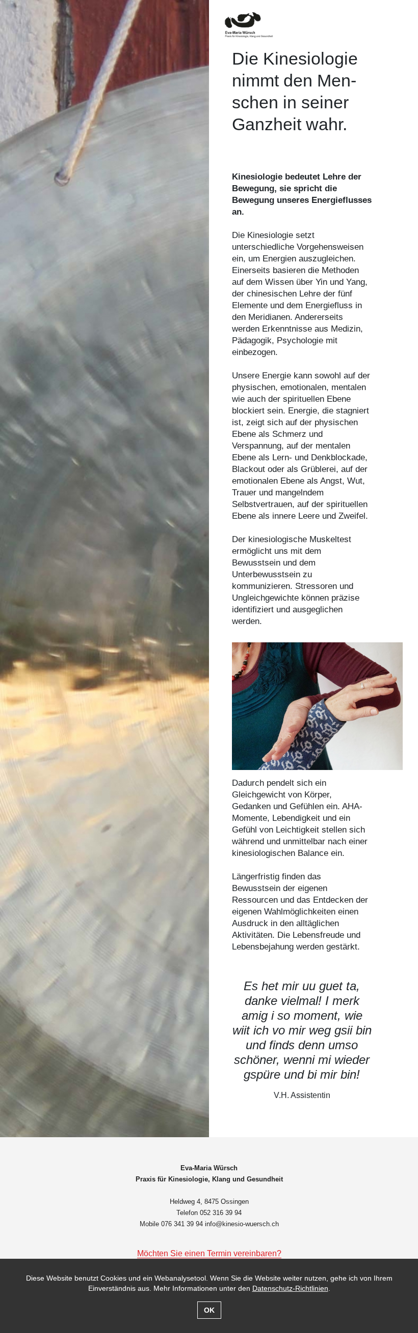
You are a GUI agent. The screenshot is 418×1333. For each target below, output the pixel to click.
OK (209, 1310)
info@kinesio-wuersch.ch (242, 1224)
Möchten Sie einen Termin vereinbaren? (209, 1253)
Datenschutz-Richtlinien (290, 1288)
